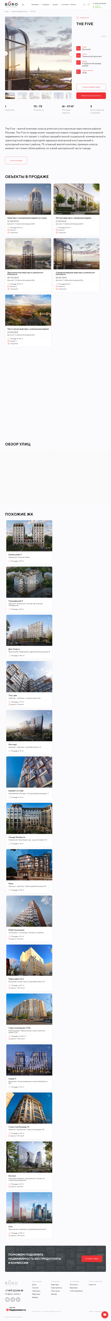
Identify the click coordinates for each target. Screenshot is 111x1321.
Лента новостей (95, 1281)
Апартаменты (56, 1288)
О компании (65, 4)
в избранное (84, 18)
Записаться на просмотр (91, 96)
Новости (92, 1285)
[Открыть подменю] (23, 5)
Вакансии (73, 1288)
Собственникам (76, 1291)
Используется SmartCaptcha (13, 1317)
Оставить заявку (91, 1259)
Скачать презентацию (91, 87)
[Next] (71, 53)
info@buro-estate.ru (13, 1294)
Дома (34, 1285)
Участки (35, 1288)
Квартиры (36, 1294)
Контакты (73, 4)
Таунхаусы (36, 1291)
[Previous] (5, 53)
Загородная (35, 4)
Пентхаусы (55, 1291)
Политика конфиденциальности (51, 1311)
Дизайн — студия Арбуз (96, 1311)
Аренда (35, 1297)
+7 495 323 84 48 (14, 1290)
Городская (45, 4)
